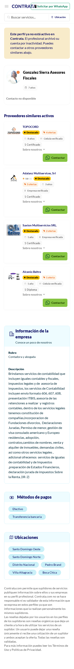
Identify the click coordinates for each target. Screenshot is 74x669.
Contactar (58, 157)
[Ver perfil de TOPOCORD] (14, 131)
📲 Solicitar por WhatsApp (50, 6)
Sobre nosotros (33, 149)
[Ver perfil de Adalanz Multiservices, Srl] (14, 178)
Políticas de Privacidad (26, 649)
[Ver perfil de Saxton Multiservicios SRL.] (14, 230)
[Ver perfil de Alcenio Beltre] (14, 276)
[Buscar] (8, 17)
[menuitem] (59, 17)
